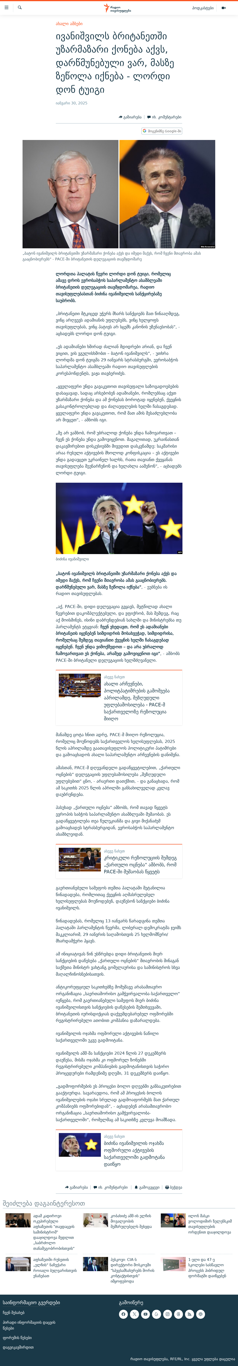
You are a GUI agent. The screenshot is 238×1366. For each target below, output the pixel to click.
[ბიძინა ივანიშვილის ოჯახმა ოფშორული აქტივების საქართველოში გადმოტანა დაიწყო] (80, 1145)
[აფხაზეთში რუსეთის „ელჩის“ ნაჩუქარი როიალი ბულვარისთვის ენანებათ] (18, 1264)
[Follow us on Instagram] (167, 1314)
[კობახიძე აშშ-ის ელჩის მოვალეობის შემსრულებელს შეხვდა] (95, 1220)
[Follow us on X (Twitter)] (134, 1314)
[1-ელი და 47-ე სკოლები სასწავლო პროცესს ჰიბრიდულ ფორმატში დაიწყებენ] (173, 1264)
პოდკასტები (203, 8)
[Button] (130, 117)
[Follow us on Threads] (178, 1314)
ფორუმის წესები (17, 1338)
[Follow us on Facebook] (123, 1314)
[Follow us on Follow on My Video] (156, 1314)
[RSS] (189, 1314)
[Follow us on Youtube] (145, 1314)
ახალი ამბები (69, 23)
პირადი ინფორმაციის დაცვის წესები (29, 1325)
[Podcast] (200, 1314)
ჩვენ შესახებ (13, 1313)
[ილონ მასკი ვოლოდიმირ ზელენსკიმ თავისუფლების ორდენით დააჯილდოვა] (173, 1220)
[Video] (224, 8)
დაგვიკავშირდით (18, 1347)
